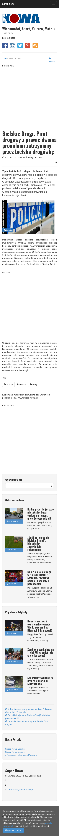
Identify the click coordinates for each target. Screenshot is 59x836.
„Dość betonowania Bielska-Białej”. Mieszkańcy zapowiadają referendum (38, 544)
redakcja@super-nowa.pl (21, 789)
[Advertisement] (29, 97)
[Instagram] (12, 47)
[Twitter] (20, 47)
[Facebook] (5, 47)
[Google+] (27, 47)
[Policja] (28, 217)
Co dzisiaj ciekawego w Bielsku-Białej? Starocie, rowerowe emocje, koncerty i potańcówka (39, 578)
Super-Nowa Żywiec (15, 752)
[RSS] (35, 47)
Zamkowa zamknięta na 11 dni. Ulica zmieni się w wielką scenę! (40, 653)
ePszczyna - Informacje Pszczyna (21, 755)
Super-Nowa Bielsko (15, 749)
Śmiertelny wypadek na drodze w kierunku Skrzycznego (40, 681)
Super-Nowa (8, 3)
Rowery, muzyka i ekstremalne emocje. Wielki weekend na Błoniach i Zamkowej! (39, 625)
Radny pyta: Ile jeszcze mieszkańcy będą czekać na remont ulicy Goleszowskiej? (40, 513)
